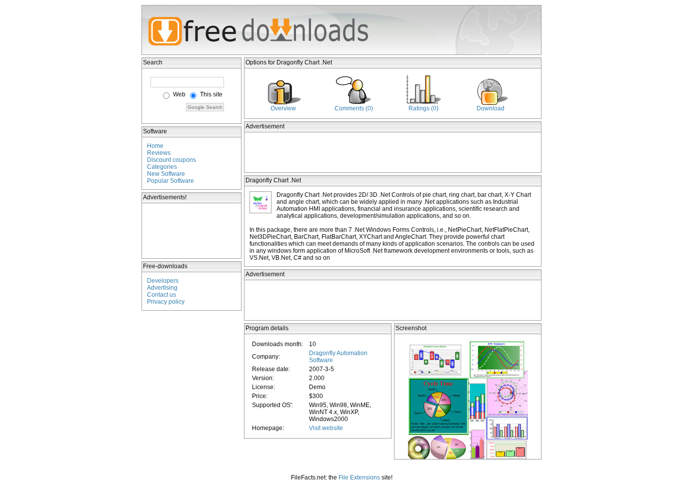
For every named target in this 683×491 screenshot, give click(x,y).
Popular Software (170, 180)
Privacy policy (165, 301)
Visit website (326, 428)
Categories (162, 166)
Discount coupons (171, 159)
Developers (162, 280)
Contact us (161, 294)
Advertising (162, 287)
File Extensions (359, 477)
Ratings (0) (423, 108)
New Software (166, 173)
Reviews (158, 152)
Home (155, 145)
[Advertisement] (192, 230)
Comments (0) (353, 108)
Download (490, 108)
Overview (283, 108)
